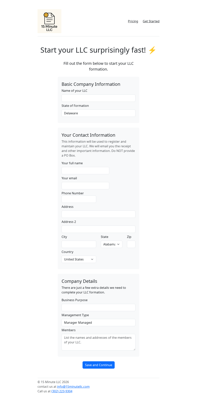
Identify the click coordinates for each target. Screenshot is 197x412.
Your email (69, 178)
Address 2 (69, 222)
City (64, 237)
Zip (129, 237)
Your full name (72, 163)
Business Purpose (75, 300)
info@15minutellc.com (73, 386)
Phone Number (73, 193)
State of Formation (75, 106)
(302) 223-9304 (61, 391)
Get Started (151, 21)
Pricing (133, 21)
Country (67, 252)
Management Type (75, 315)
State (104, 237)
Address (67, 207)
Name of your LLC (74, 90)
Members (69, 330)
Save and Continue (98, 365)
